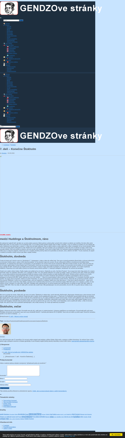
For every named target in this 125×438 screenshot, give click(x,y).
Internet (9, 69)
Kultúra (9, 28)
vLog (89, 417)
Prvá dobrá (35, 417)
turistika (76, 417)
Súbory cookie (7, 428)
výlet (7, 419)
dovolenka (21, 414)
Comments (7, 348)
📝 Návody (6, 65)
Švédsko (13, 145)
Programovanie (11, 71)
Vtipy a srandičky (12, 39)
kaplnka (58, 414)
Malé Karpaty (76, 414)
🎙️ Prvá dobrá (7, 43)
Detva (16, 414)
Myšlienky (10, 31)
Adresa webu (4, 385)
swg (65, 416)
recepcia (31, 321)
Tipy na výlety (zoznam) (10, 402)
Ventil (8, 37)
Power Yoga (7, 403)
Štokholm (45, 321)
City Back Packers (9, 321)
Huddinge (22, 321)
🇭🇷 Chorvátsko (11, 48)
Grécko (47, 414)
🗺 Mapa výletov (12, 53)
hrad (51, 414)
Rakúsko (47, 416)
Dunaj (26, 414)
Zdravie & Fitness (12, 42)
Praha (19, 416)
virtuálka (86, 416)
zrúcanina (17, 418)
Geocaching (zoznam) (10, 400)
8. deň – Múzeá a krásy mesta (18, 316)
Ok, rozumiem (116, 435)
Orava (2, 417)
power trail (15, 416)
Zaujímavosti (11, 40)
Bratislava (6, 414)
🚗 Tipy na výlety (8, 45)
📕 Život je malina (12, 62)
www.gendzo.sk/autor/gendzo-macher (83, 341)
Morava (82, 414)
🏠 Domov (6, 23)
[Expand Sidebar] (0, 394)
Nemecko (89, 414)
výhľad (2, 419)
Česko (27, 419)
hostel (17, 321)
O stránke (6, 425)
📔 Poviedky (7, 60)
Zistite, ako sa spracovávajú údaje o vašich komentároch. (49, 391)
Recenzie (10, 32)
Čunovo (31, 418)
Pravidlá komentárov (9, 427)
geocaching (35, 413)
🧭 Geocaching (8, 57)
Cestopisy (6, 145)
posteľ (26, 321)
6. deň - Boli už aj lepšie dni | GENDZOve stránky (18, 352)
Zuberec (22, 418)
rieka (55, 416)
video (81, 416)
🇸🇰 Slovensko (11, 51)
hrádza (54, 414)
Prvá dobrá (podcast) (9, 406)
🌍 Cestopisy (11, 55)
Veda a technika (11, 36)
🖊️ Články (6, 25)
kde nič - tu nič (63, 414)
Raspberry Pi (7, 405)
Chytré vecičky (11, 66)
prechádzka (27, 416)
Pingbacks (7, 349)
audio (1, 414)
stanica (40, 321)
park (5, 416)
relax (52, 417)
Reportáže (10, 34)
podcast (9, 417)
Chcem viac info (70, 436)
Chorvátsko (12, 414)
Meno (2, 378)
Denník (9, 26)
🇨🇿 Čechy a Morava (13, 46)
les (71, 414)
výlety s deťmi (12, 418)
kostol (68, 414)
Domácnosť (10, 68)
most (86, 414)
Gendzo (4, 153)
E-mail (2, 381)
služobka (59, 416)
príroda (42, 417)
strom (62, 416)
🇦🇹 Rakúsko (10, 50)
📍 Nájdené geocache (13, 58)
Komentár (3, 375)
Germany (44, 414)
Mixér (8, 29)
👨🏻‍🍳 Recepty (6, 63)
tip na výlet (70, 416)
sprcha (36, 321)
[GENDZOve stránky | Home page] (51, 14)
